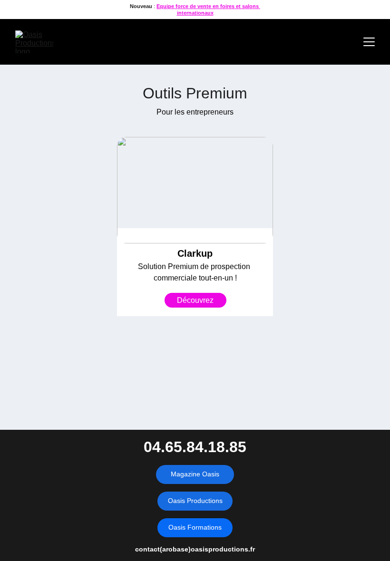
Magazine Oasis (195, 474)
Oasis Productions (195, 500)
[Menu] (369, 42)
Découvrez (195, 300)
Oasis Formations (195, 527)
